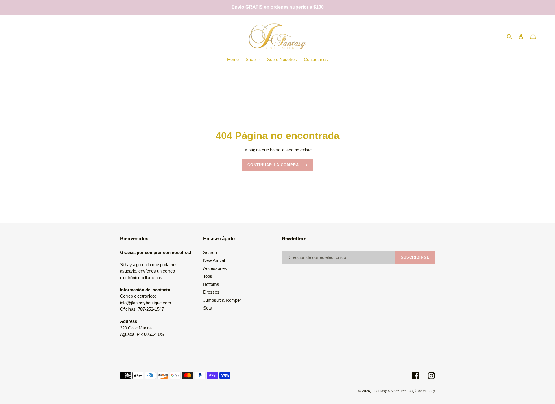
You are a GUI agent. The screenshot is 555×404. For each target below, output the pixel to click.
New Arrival (214, 260)
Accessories (215, 268)
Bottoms (211, 284)
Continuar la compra (273, 165)
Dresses (211, 292)
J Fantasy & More (385, 391)
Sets (207, 307)
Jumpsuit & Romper (222, 300)
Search (210, 252)
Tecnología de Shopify (417, 391)
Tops (207, 276)
